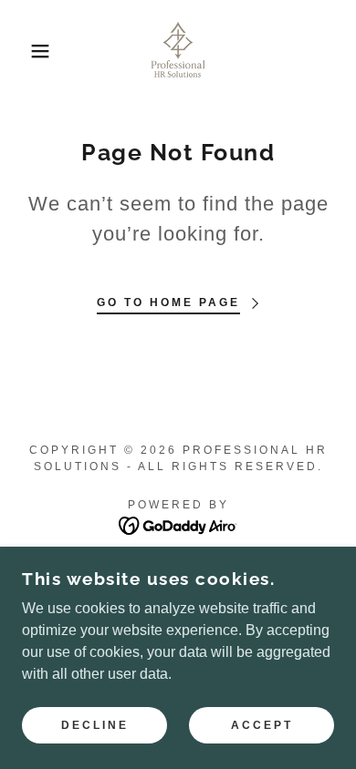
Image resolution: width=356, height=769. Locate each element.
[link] (178, 51)
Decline (95, 725)
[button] (28, 51)
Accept (262, 725)
